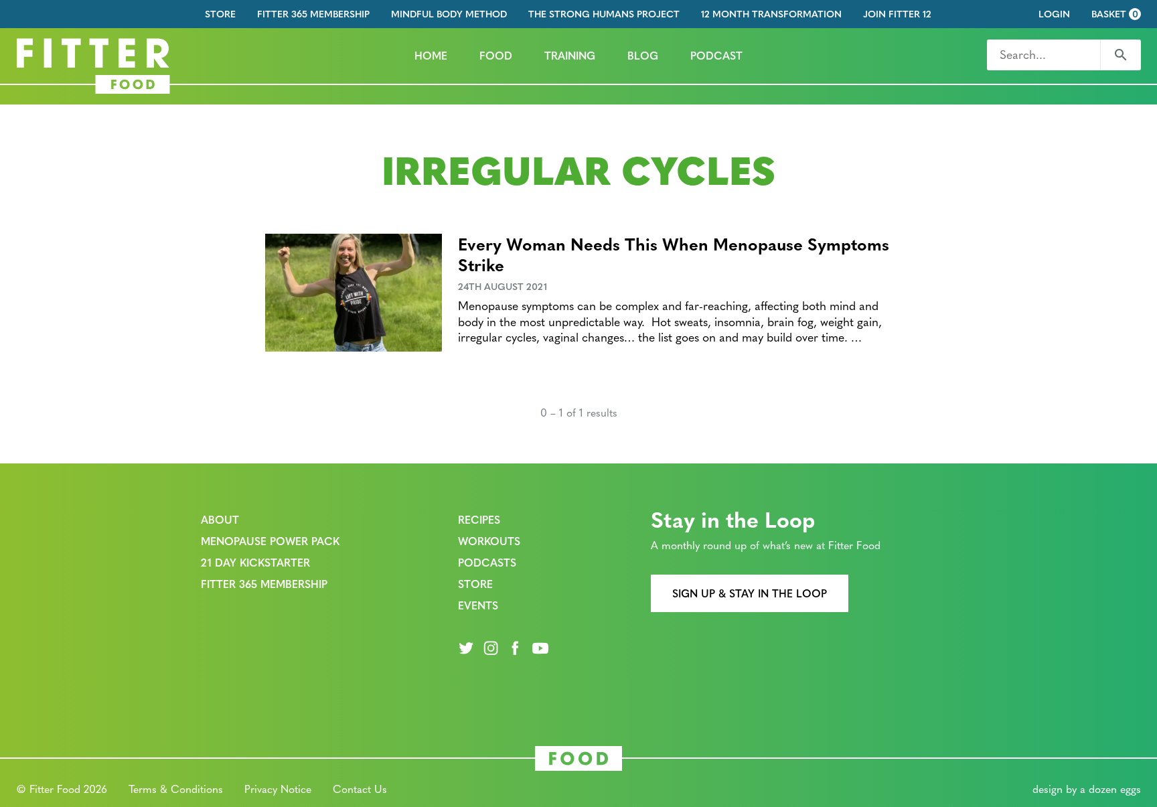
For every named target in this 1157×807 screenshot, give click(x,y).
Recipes (479, 519)
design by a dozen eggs (1086, 788)
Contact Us (360, 788)
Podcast (716, 55)
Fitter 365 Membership (313, 14)
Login (1054, 14)
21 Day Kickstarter (255, 562)
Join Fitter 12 (897, 14)
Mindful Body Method (449, 14)
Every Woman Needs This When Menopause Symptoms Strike (673, 254)
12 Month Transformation (771, 14)
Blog (642, 55)
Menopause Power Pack (270, 540)
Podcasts (487, 562)
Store (220, 14)
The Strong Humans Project (604, 14)
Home (430, 55)
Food (495, 55)
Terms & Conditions (176, 788)
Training (569, 55)
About (220, 519)
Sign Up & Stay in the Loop (749, 593)
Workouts (489, 540)
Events (478, 605)
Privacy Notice (277, 788)
